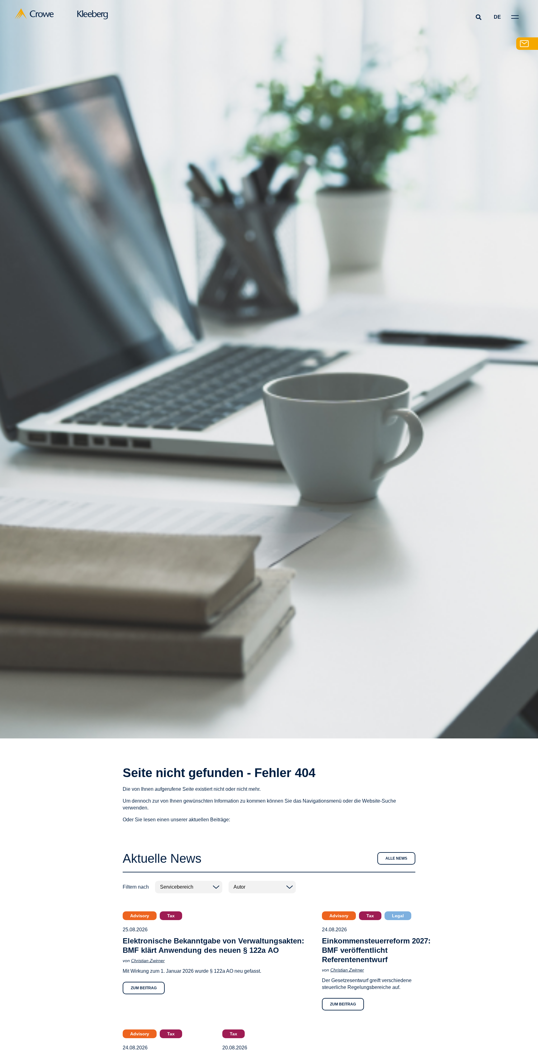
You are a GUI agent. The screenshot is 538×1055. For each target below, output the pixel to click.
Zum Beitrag (144, 988)
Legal (398, 915)
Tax (171, 915)
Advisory (139, 915)
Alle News (396, 858)
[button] (478, 17)
